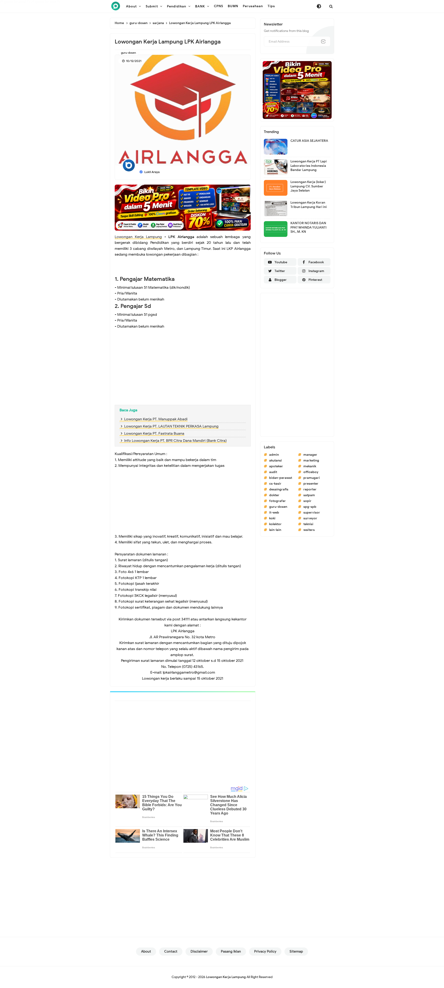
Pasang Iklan (231, 951)
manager (310, 455)
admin (274, 455)
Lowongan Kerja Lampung (138, 237)
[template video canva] (297, 89)
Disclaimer (199, 951)
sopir (307, 501)
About (146, 951)
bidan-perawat (280, 478)
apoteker (276, 466)
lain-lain (275, 530)
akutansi (275, 460)
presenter (310, 484)
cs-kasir (275, 484)
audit (273, 472)
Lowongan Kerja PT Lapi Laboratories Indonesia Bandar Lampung (308, 165)
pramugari (311, 478)
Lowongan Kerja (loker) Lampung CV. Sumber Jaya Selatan (308, 186)
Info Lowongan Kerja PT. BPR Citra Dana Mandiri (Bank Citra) (175, 440)
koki (272, 518)
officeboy (310, 472)
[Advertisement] (183, 367)
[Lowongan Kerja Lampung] (115, 6)
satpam (309, 495)
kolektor (275, 524)
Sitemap (296, 951)
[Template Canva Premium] (183, 207)
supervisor (311, 512)
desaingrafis (278, 489)
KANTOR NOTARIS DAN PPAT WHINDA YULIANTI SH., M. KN (308, 227)
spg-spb (309, 507)
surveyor (310, 518)
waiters (309, 530)
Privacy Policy (265, 951)
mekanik (309, 466)
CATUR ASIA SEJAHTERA (309, 141)
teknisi (308, 524)
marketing (311, 460)
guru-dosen (128, 52)
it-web (274, 512)
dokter (274, 495)
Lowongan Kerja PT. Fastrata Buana (154, 433)
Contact (170, 951)
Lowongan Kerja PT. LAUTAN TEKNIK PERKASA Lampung (171, 426)
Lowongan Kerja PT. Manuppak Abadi (156, 419)
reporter (310, 489)
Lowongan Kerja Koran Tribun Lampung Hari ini (308, 205)
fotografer (277, 501)
